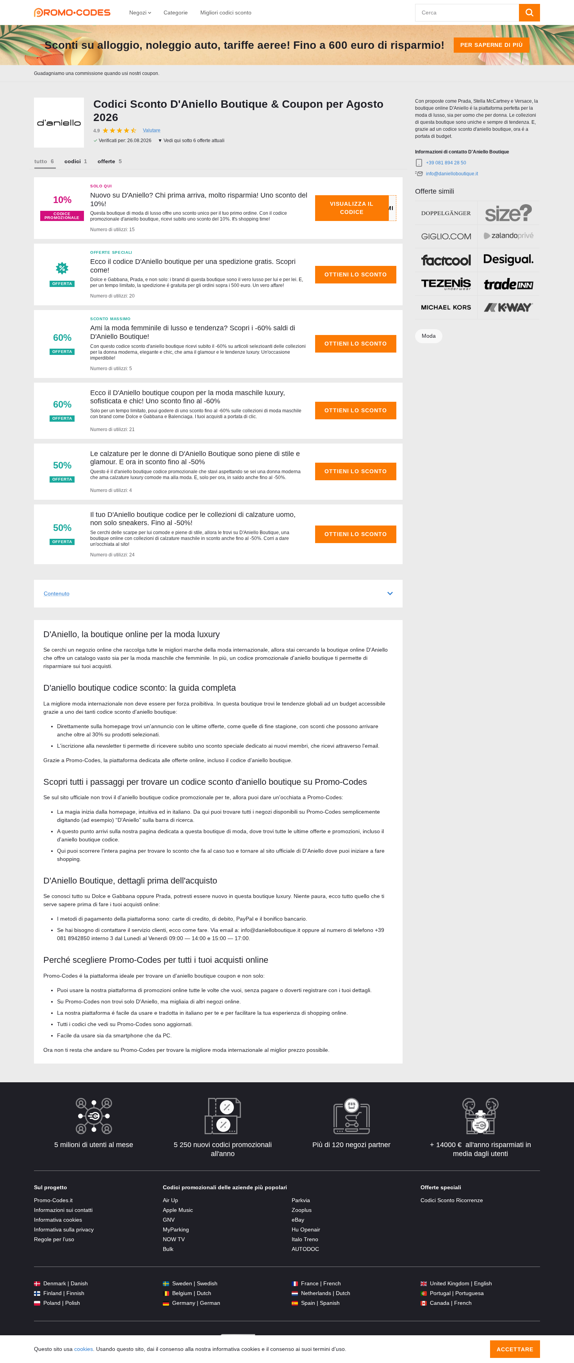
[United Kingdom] (424, 1283)
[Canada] (424, 1303)
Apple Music (178, 1210)
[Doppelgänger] (446, 212)
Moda (429, 336)
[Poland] (37, 1303)
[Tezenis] (446, 284)
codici (72, 161)
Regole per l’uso (54, 1239)
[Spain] (295, 1303)
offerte (106, 161)
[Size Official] (509, 212)
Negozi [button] (138, 12)
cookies (83, 1349)
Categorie (176, 12)
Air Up (170, 1200)
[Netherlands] (295, 1293)
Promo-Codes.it (53, 1200)
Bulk (168, 1249)
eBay (298, 1220)
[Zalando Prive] (509, 236)
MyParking (176, 1229)
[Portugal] (424, 1293)
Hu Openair (306, 1229)
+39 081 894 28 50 (446, 163)
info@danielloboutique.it (452, 173)
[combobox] (467, 12)
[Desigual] (509, 260)
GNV (169, 1220)
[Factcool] (446, 260)
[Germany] (166, 1303)
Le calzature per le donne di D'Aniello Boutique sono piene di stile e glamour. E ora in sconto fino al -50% (195, 458)
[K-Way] (509, 307)
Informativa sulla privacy (64, 1229)
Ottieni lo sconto (355, 274)
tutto (40, 161)
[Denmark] (37, 1283)
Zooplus (302, 1210)
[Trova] (529, 12)
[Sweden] (166, 1283)
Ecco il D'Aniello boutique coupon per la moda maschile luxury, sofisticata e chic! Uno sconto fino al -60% (187, 397)
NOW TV (174, 1239)
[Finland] (37, 1293)
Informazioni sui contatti (63, 1210)
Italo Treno (305, 1239)
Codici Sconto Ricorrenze (452, 1200)
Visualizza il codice (352, 208)
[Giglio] (446, 236)
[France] (295, 1283)
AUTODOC (305, 1249)
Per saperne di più (491, 45)
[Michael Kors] (446, 307)
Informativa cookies (58, 1220)
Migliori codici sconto (225, 12)
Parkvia (301, 1200)
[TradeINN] (509, 284)
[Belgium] (166, 1293)
